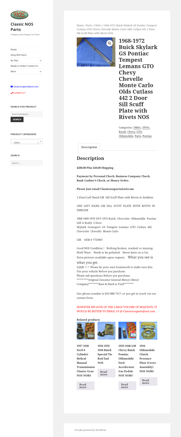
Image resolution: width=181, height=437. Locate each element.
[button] (109, 43)
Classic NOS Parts (22, 26)
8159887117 (19, 92)
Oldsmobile (126, 136)
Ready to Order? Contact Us (24, 65)
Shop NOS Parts (18, 54)
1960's (97, 25)
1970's (146, 127)
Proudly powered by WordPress (90, 430)
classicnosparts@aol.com (25, 86)
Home (14, 49)
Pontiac (147, 136)
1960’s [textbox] (25, 142)
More (13, 71)
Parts (89, 25)
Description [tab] (89, 147)
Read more (83, 386)
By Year (14, 60)
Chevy (131, 131)
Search (17, 119)
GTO (139, 131)
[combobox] (27, 141)
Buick (122, 131)
